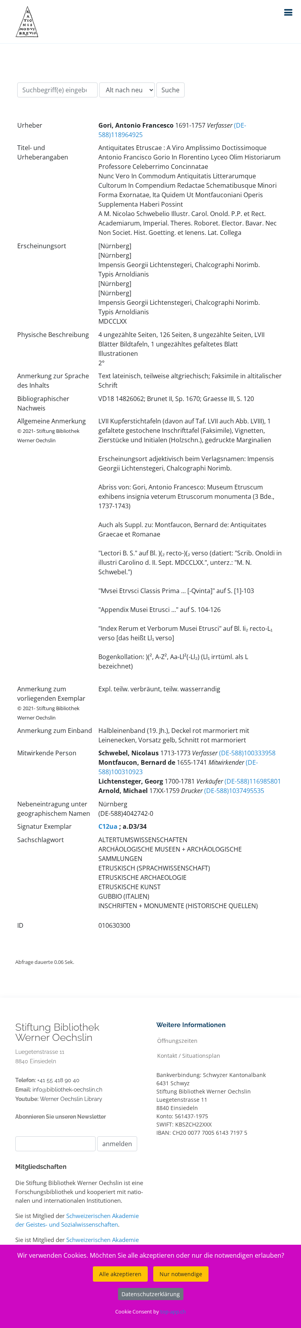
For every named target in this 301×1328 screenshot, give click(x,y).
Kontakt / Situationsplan (188, 1055)
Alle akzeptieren (120, 1274)
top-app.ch (173, 1311)
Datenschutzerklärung (150, 1294)
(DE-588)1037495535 (234, 790)
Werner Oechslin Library (71, 1099)
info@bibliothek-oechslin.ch (67, 1089)
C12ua (108, 826)
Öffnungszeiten (177, 1040)
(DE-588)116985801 (253, 781)
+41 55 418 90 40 (58, 1080)
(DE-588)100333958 (247, 753)
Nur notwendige (181, 1274)
